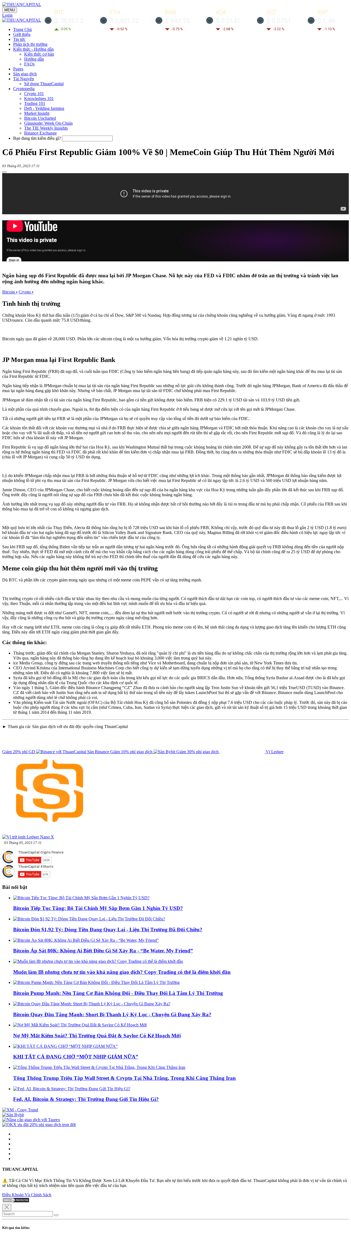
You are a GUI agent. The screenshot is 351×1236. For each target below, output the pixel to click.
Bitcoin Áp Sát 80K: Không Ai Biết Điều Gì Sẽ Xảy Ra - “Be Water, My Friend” (103, 951)
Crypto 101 (34, 93)
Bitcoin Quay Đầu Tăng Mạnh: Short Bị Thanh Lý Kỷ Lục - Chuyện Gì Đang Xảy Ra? (112, 1014)
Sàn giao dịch (25, 74)
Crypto (26, 292)
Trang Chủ (22, 29)
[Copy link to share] (4, 172)
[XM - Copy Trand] (20, 1109)
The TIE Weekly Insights (46, 128)
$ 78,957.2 (69, 21)
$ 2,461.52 (124, 21)
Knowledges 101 (39, 98)
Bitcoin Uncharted (40, 118)
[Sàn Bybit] (13, 1114)
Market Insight (36, 113)
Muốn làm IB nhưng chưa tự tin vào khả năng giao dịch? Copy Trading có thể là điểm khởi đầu (122, 972)
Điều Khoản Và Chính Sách (26, 1194)
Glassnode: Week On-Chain (48, 123)
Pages (18, 69)
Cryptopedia (24, 88)
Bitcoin (10, 292)
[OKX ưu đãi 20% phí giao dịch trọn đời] (39, 1124)
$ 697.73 (177, 21)
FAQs (29, 64)
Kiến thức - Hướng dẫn (33, 49)
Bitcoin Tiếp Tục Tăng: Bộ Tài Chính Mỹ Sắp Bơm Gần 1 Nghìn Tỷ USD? (98, 908)
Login (7, 15)
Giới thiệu (21, 34)
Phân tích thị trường (30, 44)
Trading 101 (34, 103)
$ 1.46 (326, 21)
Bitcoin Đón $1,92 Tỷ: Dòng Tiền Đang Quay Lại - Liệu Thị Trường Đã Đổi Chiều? (107, 929)
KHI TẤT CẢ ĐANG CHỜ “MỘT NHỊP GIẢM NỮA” (75, 1057)
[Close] (6, 1207)
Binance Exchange (40, 133)
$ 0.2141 (228, 21)
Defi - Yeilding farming (44, 108)
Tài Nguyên (23, 78)
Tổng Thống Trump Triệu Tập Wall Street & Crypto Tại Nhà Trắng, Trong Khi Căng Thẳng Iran (124, 1078)
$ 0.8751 (279, 21)
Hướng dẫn (34, 59)
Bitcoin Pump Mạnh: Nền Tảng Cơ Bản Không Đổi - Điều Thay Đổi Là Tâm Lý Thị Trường (118, 993)
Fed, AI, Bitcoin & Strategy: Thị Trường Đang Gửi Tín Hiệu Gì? (86, 1099)
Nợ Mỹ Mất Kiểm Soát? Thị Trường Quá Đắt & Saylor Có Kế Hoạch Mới (97, 1035)
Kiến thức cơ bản (39, 54)
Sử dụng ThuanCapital (44, 83)
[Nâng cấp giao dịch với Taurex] (31, 1119)
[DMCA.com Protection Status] (16, 1201)
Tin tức (19, 39)
